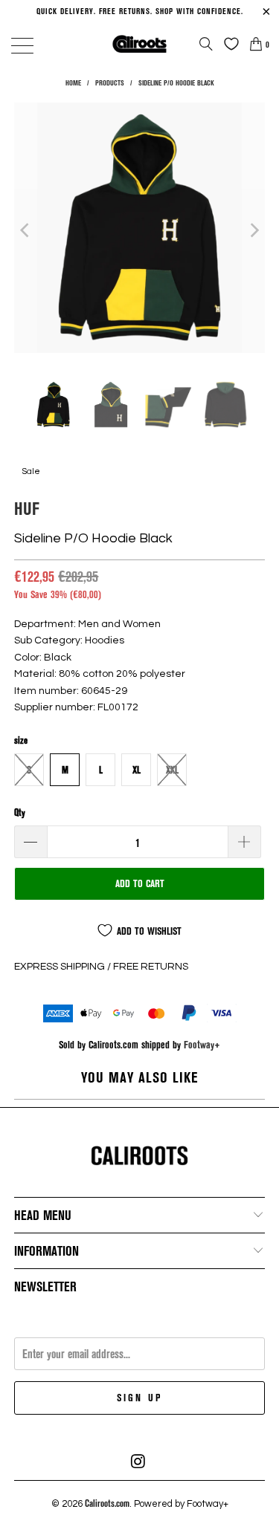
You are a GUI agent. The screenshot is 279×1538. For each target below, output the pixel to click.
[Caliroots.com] (140, 43)
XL (136, 770)
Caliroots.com (107, 1503)
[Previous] (25, 230)
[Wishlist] (227, 44)
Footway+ (202, 1044)
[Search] (206, 44)
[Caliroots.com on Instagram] (139, 1461)
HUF (26, 508)
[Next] (254, 230)
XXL (172, 770)
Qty (19, 812)
